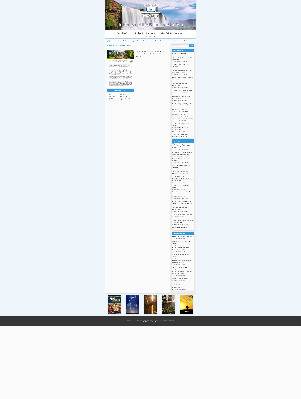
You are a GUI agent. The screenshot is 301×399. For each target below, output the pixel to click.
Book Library (111, 45)
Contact (186, 41)
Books (125, 41)
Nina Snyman (111, 96)
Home (114, 41)
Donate (180, 41)
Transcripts (132, 41)
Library (145, 41)
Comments (158, 320)
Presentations (159, 41)
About (119, 41)
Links (192, 41)
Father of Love (158, 54)
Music (167, 41)
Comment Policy (148, 320)
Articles (151, 41)
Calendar (173, 41)
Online (139, 41)
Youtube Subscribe (168, 320)
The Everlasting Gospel (123, 45)
